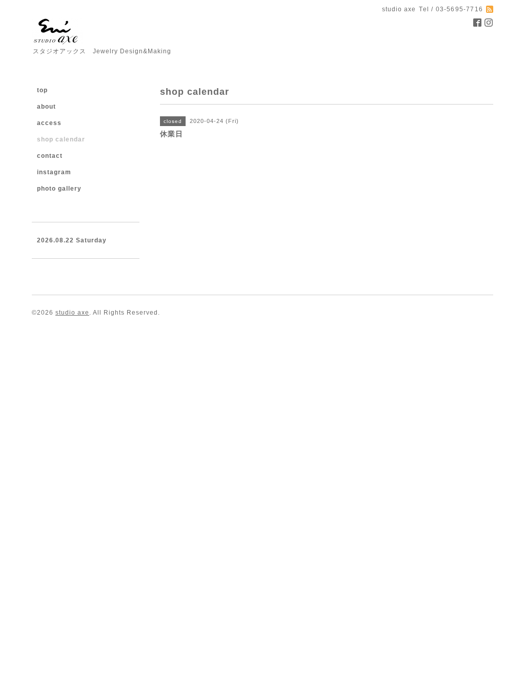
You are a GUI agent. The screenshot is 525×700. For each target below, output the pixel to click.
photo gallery (59, 188)
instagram (54, 172)
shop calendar (61, 139)
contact (50, 155)
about (46, 106)
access (49, 123)
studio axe (72, 312)
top (42, 90)
